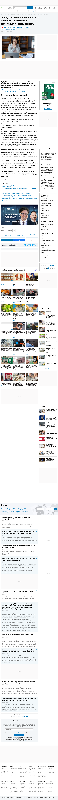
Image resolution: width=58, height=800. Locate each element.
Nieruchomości (42, 10)
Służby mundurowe (5, 511)
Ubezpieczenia (13, 771)
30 (54, 268)
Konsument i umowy (11, 508)
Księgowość (7, 10)
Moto (37, 10)
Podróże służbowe (41, 787)
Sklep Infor (21, 775)
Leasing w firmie (32, 773)
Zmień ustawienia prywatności (20, 797)
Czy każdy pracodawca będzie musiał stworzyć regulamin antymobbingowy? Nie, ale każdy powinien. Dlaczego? (47, 180)
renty (14, 230)
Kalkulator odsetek (32, 787)
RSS (37, 797)
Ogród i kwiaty (50, 773)
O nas (2, 797)
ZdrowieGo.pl (50, 783)
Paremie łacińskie (4, 512)
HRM (11, 775)
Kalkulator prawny (44, 217)
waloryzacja (3, 230)
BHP (11, 773)
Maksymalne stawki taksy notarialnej (46, 246)
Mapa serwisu (51, 797)
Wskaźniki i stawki (42, 781)
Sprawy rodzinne (4, 509)
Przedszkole (12, 783)
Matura (11, 790)
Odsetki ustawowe (41, 788)
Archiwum (49, 784)
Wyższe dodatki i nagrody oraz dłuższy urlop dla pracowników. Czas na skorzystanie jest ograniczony (48, 183)
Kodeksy (21, 791)
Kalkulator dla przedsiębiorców (47, 200)
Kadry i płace (3, 788)
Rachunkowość (3, 769)
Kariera (34, 797)
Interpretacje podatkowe (46, 259)
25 (44, 268)
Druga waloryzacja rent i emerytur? (11, 89)
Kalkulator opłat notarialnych (46, 215)
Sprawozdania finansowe (42, 776)
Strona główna (3, 14)
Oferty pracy (50, 791)
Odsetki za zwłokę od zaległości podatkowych (47, 238)
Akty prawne (22, 781)
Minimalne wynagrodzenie (43, 784)
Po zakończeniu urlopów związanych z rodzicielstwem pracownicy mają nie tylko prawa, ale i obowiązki (48, 154)
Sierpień (52, 265)
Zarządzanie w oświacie (14, 788)
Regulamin (30, 797)
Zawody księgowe (4, 773)
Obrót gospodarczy (4, 771)
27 (48, 268)
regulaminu (19, 732)
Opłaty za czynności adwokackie (47, 240)
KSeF (52, 10)
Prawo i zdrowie (22, 776)
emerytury (10, 230)
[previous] (11, 716)
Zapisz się (19, 734)
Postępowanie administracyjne (47, 224)
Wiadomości (12, 14)
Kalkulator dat (44, 218)
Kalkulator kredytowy (45, 212)
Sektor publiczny (21, 10)
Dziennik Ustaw (22, 783)
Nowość (48, 102)
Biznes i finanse (32, 768)
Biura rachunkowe (42, 766)
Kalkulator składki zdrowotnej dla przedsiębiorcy (47, 197)
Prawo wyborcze (25, 511)
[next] (27, 716)
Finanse (49, 771)
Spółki (30, 769)
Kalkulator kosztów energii (46, 207)
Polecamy (42, 406)
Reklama (45, 797)
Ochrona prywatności (8, 797)
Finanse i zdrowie (32, 775)
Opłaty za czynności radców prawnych (46, 243)
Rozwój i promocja (4, 787)
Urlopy (11, 772)
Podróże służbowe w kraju (43, 783)
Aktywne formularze (48, 221)
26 (46, 268)
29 (52, 268)
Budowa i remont (51, 772)
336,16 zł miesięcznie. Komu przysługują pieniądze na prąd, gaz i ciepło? (48, 176)
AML (39, 777)
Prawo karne (43, 226)
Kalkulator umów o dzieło (46, 205)
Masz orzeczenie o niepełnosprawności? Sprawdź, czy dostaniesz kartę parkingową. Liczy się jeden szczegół (48, 167)
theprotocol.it (50, 790)
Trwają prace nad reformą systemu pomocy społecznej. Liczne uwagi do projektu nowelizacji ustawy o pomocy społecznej (48, 173)
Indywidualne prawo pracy (15, 768)
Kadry (12, 10)
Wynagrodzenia (13, 769)
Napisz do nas (20, 235)
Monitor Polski (22, 784)
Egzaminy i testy (13, 787)
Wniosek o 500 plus (45, 229)
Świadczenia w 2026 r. (45, 309)
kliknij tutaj (25, 740)
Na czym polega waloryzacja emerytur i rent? (13, 91)
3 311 (24, 716)
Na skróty (50, 781)
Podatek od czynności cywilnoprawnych (45, 255)
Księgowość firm (4, 766)
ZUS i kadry (3, 772)
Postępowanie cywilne (45, 222)
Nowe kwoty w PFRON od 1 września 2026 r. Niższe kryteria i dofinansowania (47, 160)
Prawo (26, 10)
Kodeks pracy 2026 (48, 104)
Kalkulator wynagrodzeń (46, 201)
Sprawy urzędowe (12, 509)
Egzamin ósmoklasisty (14, 791)
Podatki (2, 768)
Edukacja (47, 10)
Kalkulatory (46, 195)
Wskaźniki (45, 232)
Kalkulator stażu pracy (33, 788)
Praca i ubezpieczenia (33, 771)
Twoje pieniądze (32, 10)
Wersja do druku (7, 235)
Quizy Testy (43, 257)
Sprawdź (48, 108)
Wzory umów (50, 787)
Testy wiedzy (12, 792)
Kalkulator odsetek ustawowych (47, 213)
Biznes (15, 10)
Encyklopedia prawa (22, 509)
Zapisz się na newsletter (32, 235)
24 (42, 268)
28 (50, 268)
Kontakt (41, 797)
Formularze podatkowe (52, 788)
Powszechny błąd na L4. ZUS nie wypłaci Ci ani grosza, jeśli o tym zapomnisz (47, 189)
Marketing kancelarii (14, 512)
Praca (18, 508)
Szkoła (11, 784)
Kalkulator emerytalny (45, 208)
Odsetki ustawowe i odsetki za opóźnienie (47, 234)
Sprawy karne (23, 508)
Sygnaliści (18, 511)
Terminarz (45, 265)
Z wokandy (12, 511)
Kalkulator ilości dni (45, 210)
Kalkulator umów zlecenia (46, 203)
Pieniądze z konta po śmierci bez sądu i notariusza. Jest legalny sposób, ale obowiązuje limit (47, 170)
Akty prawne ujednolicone (24, 790)
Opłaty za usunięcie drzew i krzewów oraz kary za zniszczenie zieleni (48, 250)
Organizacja (3, 783)
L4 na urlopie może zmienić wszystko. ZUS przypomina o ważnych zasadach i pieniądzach (47, 157)
